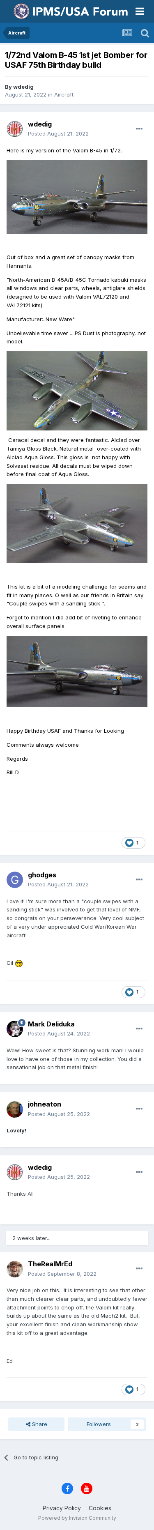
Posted (58, 133)
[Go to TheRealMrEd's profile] (15, 1269)
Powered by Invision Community (77, 1518)
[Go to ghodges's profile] (15, 880)
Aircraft (64, 94)
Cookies (100, 1508)
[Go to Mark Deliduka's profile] (15, 1029)
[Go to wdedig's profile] (15, 129)
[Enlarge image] (77, 196)
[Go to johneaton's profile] (15, 1109)
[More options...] (139, 129)
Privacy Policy (62, 1508)
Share (38, 1424)
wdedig (23, 86)
